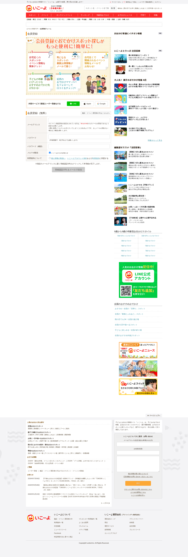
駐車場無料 (55, 441)
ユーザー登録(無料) (146, 2)
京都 (98, 19)
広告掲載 (57, 526)
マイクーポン (116, 2)
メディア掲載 (83, 530)
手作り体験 (39, 435)
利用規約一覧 (58, 522)
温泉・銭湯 (32, 453)
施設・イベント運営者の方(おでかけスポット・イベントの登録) (62, 471)
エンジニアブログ (111, 533)
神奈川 (54, 19)
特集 (156, 15)
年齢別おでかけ (103, 15)
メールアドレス (33, 125)
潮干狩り (62, 453)
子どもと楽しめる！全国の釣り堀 (128, 330)
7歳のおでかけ (150, 251)
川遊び (85, 441)
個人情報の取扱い (58, 158)
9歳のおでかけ (150, 256)
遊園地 (30, 428)
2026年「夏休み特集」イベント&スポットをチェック (46, 461)
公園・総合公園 (76, 441)
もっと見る (104, 503)
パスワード (31, 138)
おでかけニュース (125, 15)
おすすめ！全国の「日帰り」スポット (130, 309)
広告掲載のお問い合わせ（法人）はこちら (138, 477)
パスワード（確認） (35, 146)
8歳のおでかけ (126, 256)
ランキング (85, 15)
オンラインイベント (64, 15)
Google (103, 104)
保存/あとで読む (131, 2)
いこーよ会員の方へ (138, 495)
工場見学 (31, 435)
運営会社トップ (110, 519)
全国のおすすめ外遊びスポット (127, 335)
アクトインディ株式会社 (131, 515)
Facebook (57, 533)
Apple (88, 104)
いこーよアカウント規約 (77, 158)
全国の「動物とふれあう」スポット (129, 314)
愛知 (72, 19)
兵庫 (102, 19)
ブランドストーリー (136, 519)
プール (62, 428)
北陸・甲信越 (81, 19)
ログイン (158, 2)
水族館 (76, 447)
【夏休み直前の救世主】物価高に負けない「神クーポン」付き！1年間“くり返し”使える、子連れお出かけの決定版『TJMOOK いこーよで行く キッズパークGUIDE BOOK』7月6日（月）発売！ (74, 487)
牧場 (57, 428)
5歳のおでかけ (150, 246)
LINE (74, 104)
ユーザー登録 (32, 471)
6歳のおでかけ (126, 251)
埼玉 (63, 19)
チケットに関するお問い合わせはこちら (138, 489)
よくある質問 (83, 522)
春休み (120, 8)
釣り (52, 428)
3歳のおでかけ (150, 241)
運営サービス (109, 526)
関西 (90, 19)
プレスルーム (83, 526)
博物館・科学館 (61, 447)
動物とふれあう (140, 8)
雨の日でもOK (129, 8)
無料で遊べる (44, 441)
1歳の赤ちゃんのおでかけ (150, 236)
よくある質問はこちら (138, 492)
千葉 (59, 19)
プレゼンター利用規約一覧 (88, 519)
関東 (45, 19)
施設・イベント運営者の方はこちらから (96, 113)
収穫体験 (60, 435)
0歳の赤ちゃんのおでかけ (126, 236)
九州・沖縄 (121, 19)
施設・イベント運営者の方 (63, 519)
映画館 (51, 447)
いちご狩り (70, 453)
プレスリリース (134, 530)
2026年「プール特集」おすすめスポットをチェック (85, 461)
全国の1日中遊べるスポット (126, 325)
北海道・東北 (31, 19)
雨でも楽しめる (33, 447)
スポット (32, 15)
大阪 (94, 19)
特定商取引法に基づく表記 (63, 537)
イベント (44, 15)
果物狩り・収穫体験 (82, 453)
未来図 (131, 522)
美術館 (70, 447)
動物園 (36, 428)
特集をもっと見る (155, 140)
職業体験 (68, 435)
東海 (68, 19)
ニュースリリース (60, 530)
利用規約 (95, 158)
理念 (106, 522)
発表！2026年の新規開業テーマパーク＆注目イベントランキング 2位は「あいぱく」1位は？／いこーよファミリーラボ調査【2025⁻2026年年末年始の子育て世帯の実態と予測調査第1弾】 (74, 496)
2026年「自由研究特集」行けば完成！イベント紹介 (46, 463)
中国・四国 (111, 19)
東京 (49, 19)
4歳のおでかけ (126, 246)
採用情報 (108, 530)
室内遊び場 (44, 447)
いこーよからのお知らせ (59, 153)
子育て (143, 15)
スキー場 (40, 453)
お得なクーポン (33, 441)
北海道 (39, 19)
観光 (67, 428)
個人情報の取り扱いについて (138, 474)
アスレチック (64, 441)
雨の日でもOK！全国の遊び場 (127, 319)
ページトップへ (155, 415)
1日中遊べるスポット (154, 8)
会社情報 (132, 526)
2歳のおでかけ (126, 241)
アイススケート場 (51, 453)
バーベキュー (44, 428)
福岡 (127, 19)
